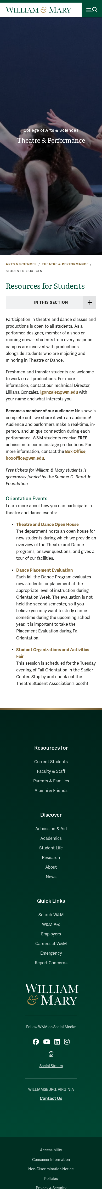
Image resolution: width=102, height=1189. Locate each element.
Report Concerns (51, 963)
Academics (51, 838)
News (51, 877)
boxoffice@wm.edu (25, 458)
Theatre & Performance (51, 140)
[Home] (38, 10)
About (51, 867)
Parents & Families (51, 781)
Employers (51, 934)
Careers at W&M (51, 943)
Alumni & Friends (51, 790)
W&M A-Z (51, 924)
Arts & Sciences (21, 264)
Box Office (75, 451)
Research (51, 857)
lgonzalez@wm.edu (59, 392)
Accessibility (51, 1150)
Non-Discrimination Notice (51, 1169)
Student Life (51, 848)
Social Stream (51, 1066)
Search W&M (51, 914)
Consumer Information (51, 1160)
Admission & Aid (51, 828)
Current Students (51, 761)
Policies (51, 1179)
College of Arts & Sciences (51, 130)
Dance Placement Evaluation (44, 570)
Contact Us (51, 1098)
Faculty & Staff (51, 771)
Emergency (51, 953)
